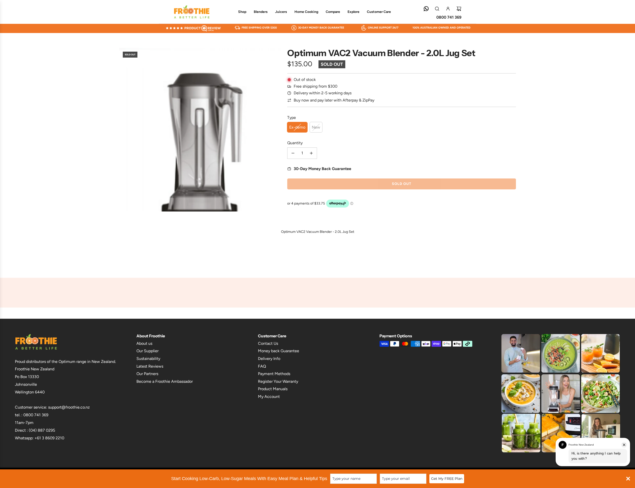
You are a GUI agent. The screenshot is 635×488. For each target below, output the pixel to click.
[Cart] (458, 8)
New (316, 127)
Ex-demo (297, 127)
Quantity (295, 142)
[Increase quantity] (311, 153)
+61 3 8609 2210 (49, 438)
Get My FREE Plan (446, 478)
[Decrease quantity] (292, 153)
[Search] (437, 8)
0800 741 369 (448, 17)
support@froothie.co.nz (69, 407)
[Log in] (448, 8)
